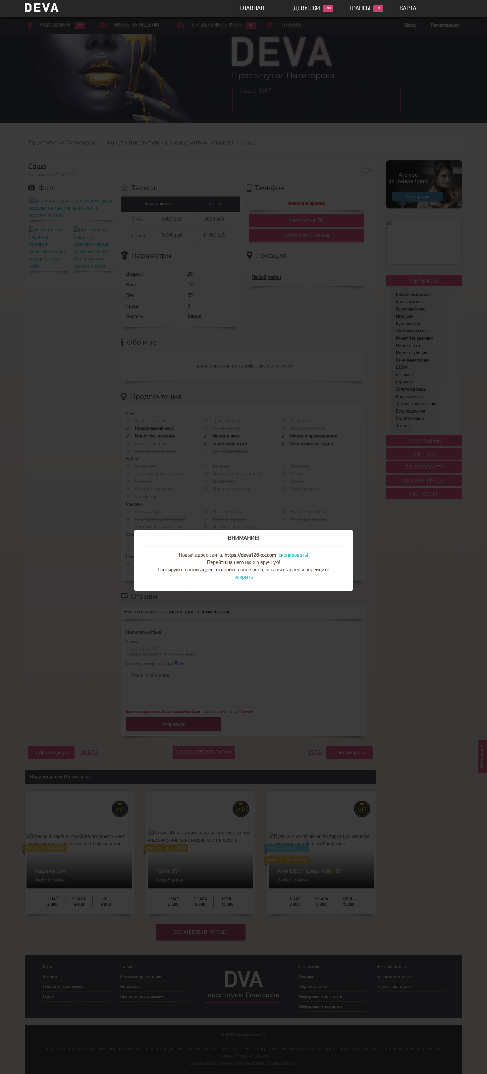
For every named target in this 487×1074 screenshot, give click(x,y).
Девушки (307, 9)
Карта (408, 9)
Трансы (359, 9)
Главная (252, 9)
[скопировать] (292, 555)
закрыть (244, 577)
